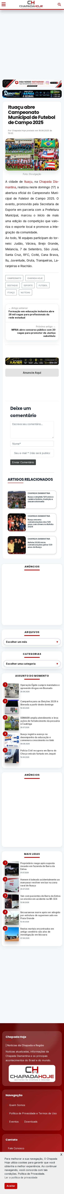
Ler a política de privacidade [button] (21, 1177)
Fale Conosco (16, 1148)
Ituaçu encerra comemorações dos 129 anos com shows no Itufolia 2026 (40, 523)
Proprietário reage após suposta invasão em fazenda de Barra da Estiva (37, 866)
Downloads (30, 1121)
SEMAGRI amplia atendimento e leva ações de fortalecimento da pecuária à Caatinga (40, 720)
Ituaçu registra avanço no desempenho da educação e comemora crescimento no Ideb (37, 737)
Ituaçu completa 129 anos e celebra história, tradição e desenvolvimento (40, 499)
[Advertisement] (32, 44)
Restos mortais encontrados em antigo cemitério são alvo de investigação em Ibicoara (37, 931)
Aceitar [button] (11, 1185)
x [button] (61, 1154)
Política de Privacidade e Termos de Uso (33, 1113)
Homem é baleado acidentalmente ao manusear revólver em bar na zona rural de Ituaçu (40, 882)
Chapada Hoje (19, 130)
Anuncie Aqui (32, 372)
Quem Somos (17, 1105)
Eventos (14, 1121)
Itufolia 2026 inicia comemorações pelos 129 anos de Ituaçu (40, 544)
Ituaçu (28, 181)
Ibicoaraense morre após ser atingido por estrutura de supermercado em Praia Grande (40, 915)
